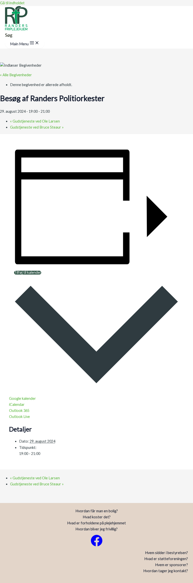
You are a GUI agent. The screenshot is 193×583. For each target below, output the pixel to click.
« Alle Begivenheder (16, 75)
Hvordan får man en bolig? (96, 511)
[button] (8, 35)
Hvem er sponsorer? (171, 565)
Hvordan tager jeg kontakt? (165, 571)
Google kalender (22, 398)
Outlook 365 (19, 410)
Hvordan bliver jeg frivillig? (96, 529)
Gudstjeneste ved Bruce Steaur (37, 127)
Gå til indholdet (12, 3)
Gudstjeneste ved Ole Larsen (35, 121)
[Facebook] (97, 545)
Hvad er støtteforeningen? (166, 559)
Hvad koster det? (97, 517)
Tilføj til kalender (27, 273)
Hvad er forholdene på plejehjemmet (96, 523)
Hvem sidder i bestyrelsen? (166, 553)
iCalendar (17, 404)
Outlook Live (19, 416)
